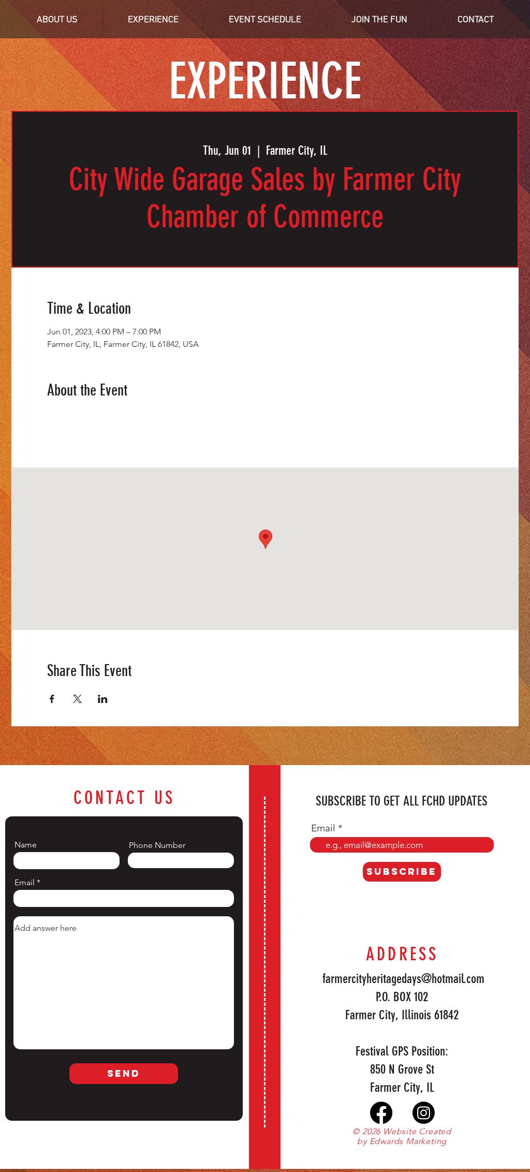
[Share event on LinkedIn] (103, 699)
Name (25, 845)
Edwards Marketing (408, 1141)
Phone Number (157, 845)
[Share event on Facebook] (52, 699)
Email (24, 882)
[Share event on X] (77, 699)
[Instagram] (424, 1113)
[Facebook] (381, 1113)
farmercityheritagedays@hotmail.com (403, 978)
